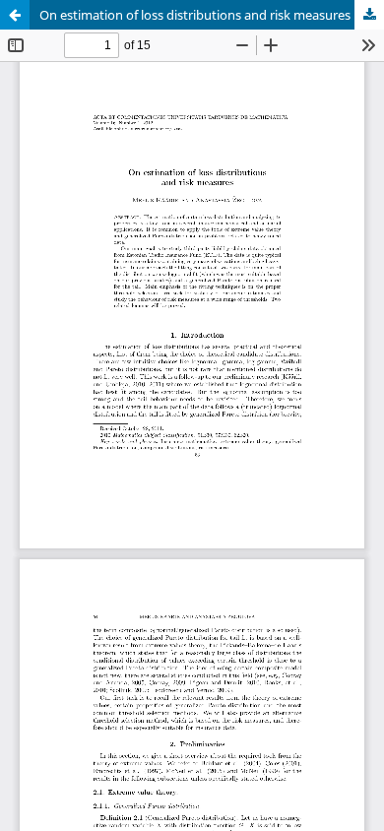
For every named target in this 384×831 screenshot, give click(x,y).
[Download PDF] (369, 15)
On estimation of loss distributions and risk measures (195, 15)
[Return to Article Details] (15, 15)
